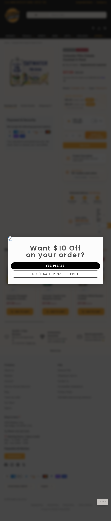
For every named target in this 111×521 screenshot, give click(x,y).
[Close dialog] (10, 239)
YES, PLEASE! (55, 265)
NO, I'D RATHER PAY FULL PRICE (55, 274)
